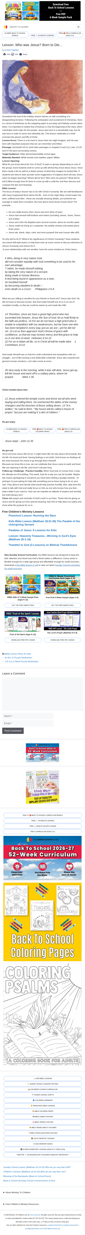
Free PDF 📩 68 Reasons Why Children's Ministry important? (43, 1155)
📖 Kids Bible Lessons (43, 1078)
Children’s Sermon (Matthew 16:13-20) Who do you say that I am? (34, 1171)
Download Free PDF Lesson (23, 640)
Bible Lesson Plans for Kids (18, 654)
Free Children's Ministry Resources (22, 1204)
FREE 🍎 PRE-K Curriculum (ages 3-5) (70, 34)
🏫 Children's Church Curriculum (42, 1089)
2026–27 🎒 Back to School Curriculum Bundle (43, 815)
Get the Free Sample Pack (23, 605)
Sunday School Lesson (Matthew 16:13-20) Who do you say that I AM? (37, 1167)
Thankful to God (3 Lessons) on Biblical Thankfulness (43, 544)
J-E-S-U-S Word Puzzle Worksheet (21, 661)
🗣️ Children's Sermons (43, 1100)
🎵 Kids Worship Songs (43, 1144)
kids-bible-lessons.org (52, 1228)
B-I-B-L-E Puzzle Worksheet (18, 657)
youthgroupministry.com (34, 1228)
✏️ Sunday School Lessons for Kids (42, 1084)
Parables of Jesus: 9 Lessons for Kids (33, 530)
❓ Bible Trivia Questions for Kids (42, 1133)
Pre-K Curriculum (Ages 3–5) (43, 831)
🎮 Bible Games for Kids (43, 1117)
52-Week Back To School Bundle (15, 34)
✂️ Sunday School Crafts (43, 1095)
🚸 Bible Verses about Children (42, 1127)
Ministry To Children (19, 27)
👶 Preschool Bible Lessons (43, 1106)
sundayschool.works (70, 1225)
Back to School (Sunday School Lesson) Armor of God (29, 1180)
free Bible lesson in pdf (27, 565)
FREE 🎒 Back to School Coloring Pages (42, 430)
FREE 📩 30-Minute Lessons (42, 821)
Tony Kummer (35, 1215)
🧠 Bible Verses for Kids (42, 1122)
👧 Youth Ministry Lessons (42, 1138)
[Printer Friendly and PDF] (15, 56)
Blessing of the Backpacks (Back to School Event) (27, 1176)
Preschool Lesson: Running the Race (32, 515)
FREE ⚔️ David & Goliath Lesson (42, 826)
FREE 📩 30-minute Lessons (42, 35)
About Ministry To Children (18, 1192)
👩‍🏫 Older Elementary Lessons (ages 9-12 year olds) (42, 1149)
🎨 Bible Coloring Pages (42, 1111)
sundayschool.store (54, 1225)
